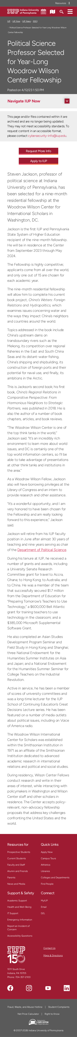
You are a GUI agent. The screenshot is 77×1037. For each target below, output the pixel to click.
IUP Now (16, 21)
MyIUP (44, 900)
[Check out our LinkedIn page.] (67, 988)
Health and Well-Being (19, 907)
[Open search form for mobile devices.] (61, 11)
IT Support (12, 913)
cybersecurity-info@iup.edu (47, 136)
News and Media (16, 883)
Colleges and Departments (55, 877)
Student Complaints (58, 1007)
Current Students (16, 858)
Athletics (45, 864)
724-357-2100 (23, 977)
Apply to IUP (38, 161)
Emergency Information (19, 919)
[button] (70, 11)
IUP (8, 21)
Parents (11, 877)
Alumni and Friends (17, 871)
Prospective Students (18, 852)
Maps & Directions (53, 955)
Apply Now (47, 852)
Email (44, 907)
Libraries (45, 871)
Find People (47, 883)
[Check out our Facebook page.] (10, 988)
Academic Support (17, 900)
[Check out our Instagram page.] (29, 988)
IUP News (26, 21)
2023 (35, 21)
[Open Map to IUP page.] (52, 11)
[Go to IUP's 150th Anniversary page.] (16, 954)
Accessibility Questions (19, 935)
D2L (43, 913)
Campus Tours (48, 858)
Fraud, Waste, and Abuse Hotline (25, 1007)
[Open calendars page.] (43, 11)
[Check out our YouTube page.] (48, 988)
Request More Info (38, 151)
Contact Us (49, 948)
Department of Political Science (41, 550)
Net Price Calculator (28, 1014)
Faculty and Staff (16, 864)
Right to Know (52, 1014)
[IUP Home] (23, 11)
